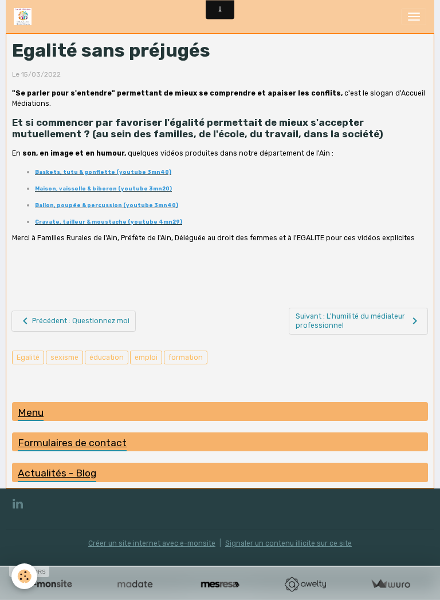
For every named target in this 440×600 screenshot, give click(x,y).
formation (185, 357)
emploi (146, 357)
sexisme (64, 357)
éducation (106, 357)
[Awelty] (305, 584)
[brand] (25, 16)
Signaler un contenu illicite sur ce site (288, 543)
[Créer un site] (49, 584)
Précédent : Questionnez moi (80, 321)
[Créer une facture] (390, 584)
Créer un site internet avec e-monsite (151, 543)
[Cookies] (24, 576)
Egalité (28, 357)
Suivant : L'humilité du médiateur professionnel (350, 320)
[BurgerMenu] (413, 16)
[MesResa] (220, 584)
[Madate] (135, 584)
